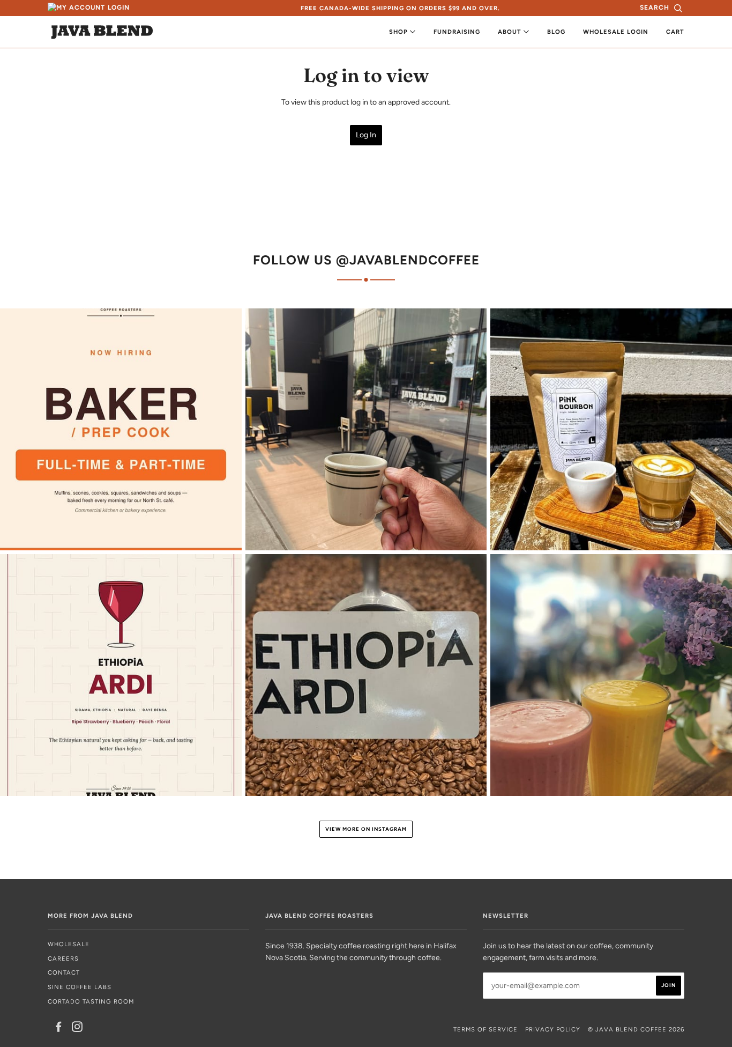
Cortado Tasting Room (91, 1001)
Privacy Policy (552, 1029)
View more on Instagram (366, 829)
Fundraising (457, 31)
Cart (675, 31)
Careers (63, 958)
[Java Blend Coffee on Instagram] (77, 1029)
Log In (366, 134)
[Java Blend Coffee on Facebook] (58, 1029)
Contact (64, 972)
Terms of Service (485, 1029)
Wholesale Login (615, 31)
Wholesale (68, 944)
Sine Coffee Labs (79, 987)
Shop (399, 31)
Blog (556, 31)
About (511, 31)
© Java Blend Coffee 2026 (636, 1029)
